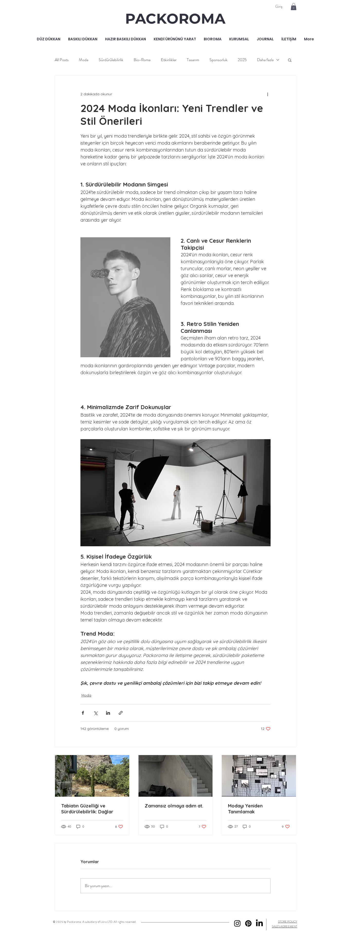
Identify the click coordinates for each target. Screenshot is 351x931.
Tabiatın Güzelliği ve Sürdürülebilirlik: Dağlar (87, 809)
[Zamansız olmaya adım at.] (175, 776)
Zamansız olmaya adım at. (174, 806)
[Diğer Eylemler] (267, 94)
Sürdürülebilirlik (111, 60)
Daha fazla (265, 60)
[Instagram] (237, 923)
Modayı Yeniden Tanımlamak (245, 809)
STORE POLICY (287, 921)
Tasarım (193, 60)
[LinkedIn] (259, 923)
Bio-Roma (142, 60)
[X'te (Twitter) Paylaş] (95, 712)
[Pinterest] (248, 923)
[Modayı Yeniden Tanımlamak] (259, 776)
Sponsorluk (218, 60)
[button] (294, 6)
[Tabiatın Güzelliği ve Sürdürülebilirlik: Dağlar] (92, 776)
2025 (242, 60)
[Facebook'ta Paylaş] (82, 712)
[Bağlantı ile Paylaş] (120, 712)
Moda (83, 60)
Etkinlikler (169, 60)
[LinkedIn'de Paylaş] (108, 712)
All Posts (62, 60)
